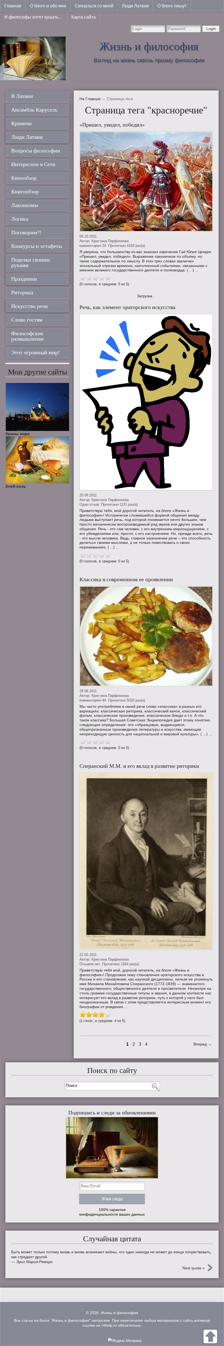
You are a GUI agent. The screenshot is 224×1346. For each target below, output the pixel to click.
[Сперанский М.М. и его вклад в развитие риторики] (146, 861)
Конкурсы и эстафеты (36, 246)
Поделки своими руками (30, 262)
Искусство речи (29, 306)
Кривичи (21, 123)
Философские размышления (27, 336)
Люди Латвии (135, 6)
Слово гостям (27, 320)
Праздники (24, 279)
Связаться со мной (94, 6)
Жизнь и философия (148, 46)
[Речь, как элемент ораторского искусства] (146, 402)
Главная (12, 6)
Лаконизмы (24, 205)
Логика (19, 219)
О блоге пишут (172, 6)
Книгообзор (25, 191)
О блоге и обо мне (48, 6)
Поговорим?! (26, 232)
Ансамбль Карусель (34, 110)
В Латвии (22, 96)
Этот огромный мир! (35, 352)
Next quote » (193, 1268)
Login (211, 28)
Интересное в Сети (33, 164)
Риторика (22, 292)
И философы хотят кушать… (33, 17)
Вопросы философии (35, 151)
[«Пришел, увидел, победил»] (146, 181)
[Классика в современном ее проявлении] (146, 636)
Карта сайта (83, 17)
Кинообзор (24, 178)
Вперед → (202, 1044)
